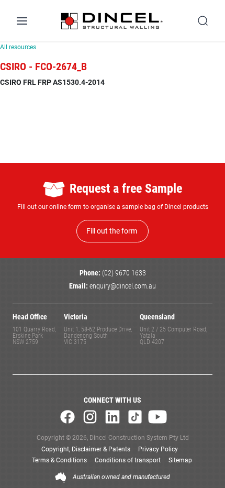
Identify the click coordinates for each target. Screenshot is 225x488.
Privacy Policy (158, 449)
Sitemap (180, 460)
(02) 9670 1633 (124, 273)
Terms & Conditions (59, 460)
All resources (18, 47)
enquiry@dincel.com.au (122, 286)
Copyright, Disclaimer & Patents (85, 449)
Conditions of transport (128, 460)
